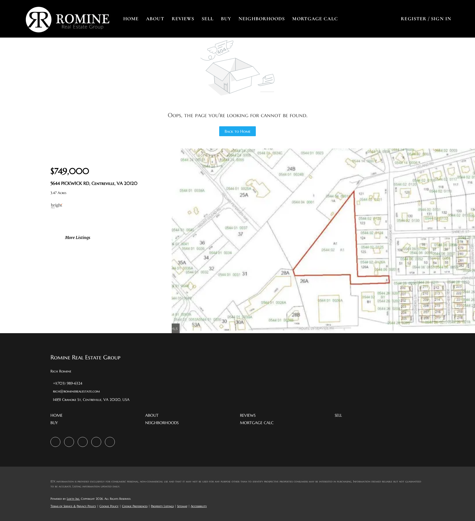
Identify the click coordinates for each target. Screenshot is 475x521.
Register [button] (414, 19)
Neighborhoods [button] (261, 19)
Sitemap (182, 506)
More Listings (77, 237)
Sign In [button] (441, 19)
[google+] (110, 442)
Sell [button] (207, 19)
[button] (67, 19)
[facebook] (55, 442)
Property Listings (162, 506)
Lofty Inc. (73, 498)
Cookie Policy (109, 506)
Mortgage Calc (315, 19)
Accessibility (199, 506)
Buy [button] (226, 19)
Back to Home (238, 131)
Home (131, 19)
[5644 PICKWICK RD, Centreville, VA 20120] (323, 332)
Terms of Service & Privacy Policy (73, 506)
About (155, 19)
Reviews (183, 19)
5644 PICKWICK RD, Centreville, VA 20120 (94, 183)
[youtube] (96, 442)
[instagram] (83, 442)
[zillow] (69, 442)
